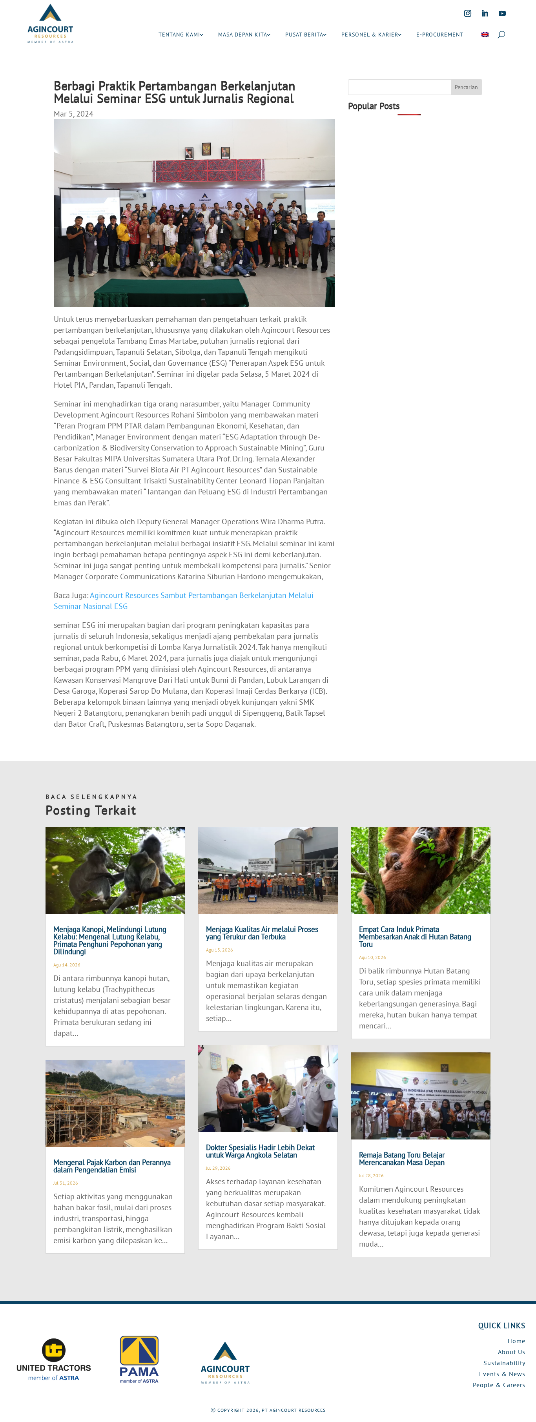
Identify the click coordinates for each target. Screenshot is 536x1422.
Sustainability (504, 1363)
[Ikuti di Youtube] (502, 13)
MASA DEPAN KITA (242, 34)
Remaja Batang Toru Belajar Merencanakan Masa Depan (402, 1158)
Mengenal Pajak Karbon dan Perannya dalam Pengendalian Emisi (112, 1166)
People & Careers (499, 1385)
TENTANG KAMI (179, 34)
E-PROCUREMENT (439, 34)
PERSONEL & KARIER (369, 34)
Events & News (502, 1374)
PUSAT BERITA (304, 34)
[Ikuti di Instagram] (468, 13)
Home (516, 1341)
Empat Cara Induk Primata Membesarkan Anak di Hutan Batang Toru (415, 936)
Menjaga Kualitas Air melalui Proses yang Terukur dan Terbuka (262, 932)
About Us (511, 1352)
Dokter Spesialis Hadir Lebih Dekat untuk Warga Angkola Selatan (260, 1151)
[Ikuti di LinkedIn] (485, 13)
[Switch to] (485, 34)
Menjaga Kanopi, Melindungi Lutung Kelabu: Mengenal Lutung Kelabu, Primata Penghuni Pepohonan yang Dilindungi (109, 940)
